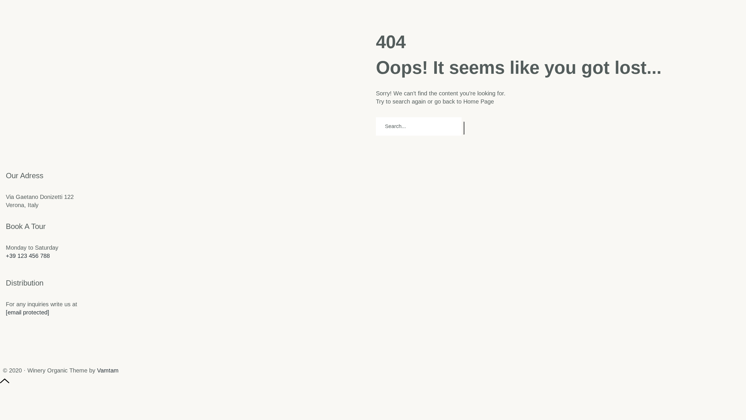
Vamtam (108, 370)
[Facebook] (26, 358)
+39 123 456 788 (28, 256)
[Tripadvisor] (43, 358)
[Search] (464, 128)
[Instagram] (10, 358)
